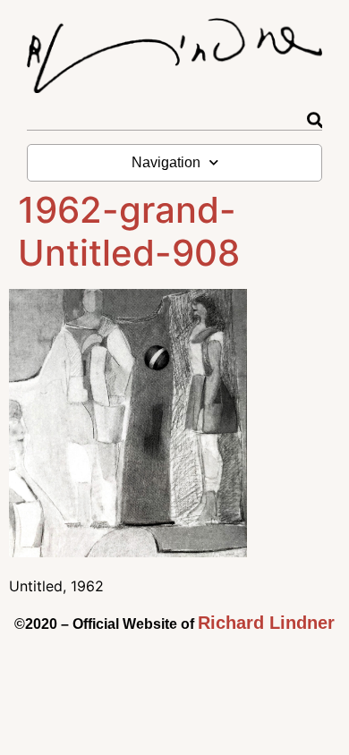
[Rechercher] (314, 120)
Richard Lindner (266, 622)
